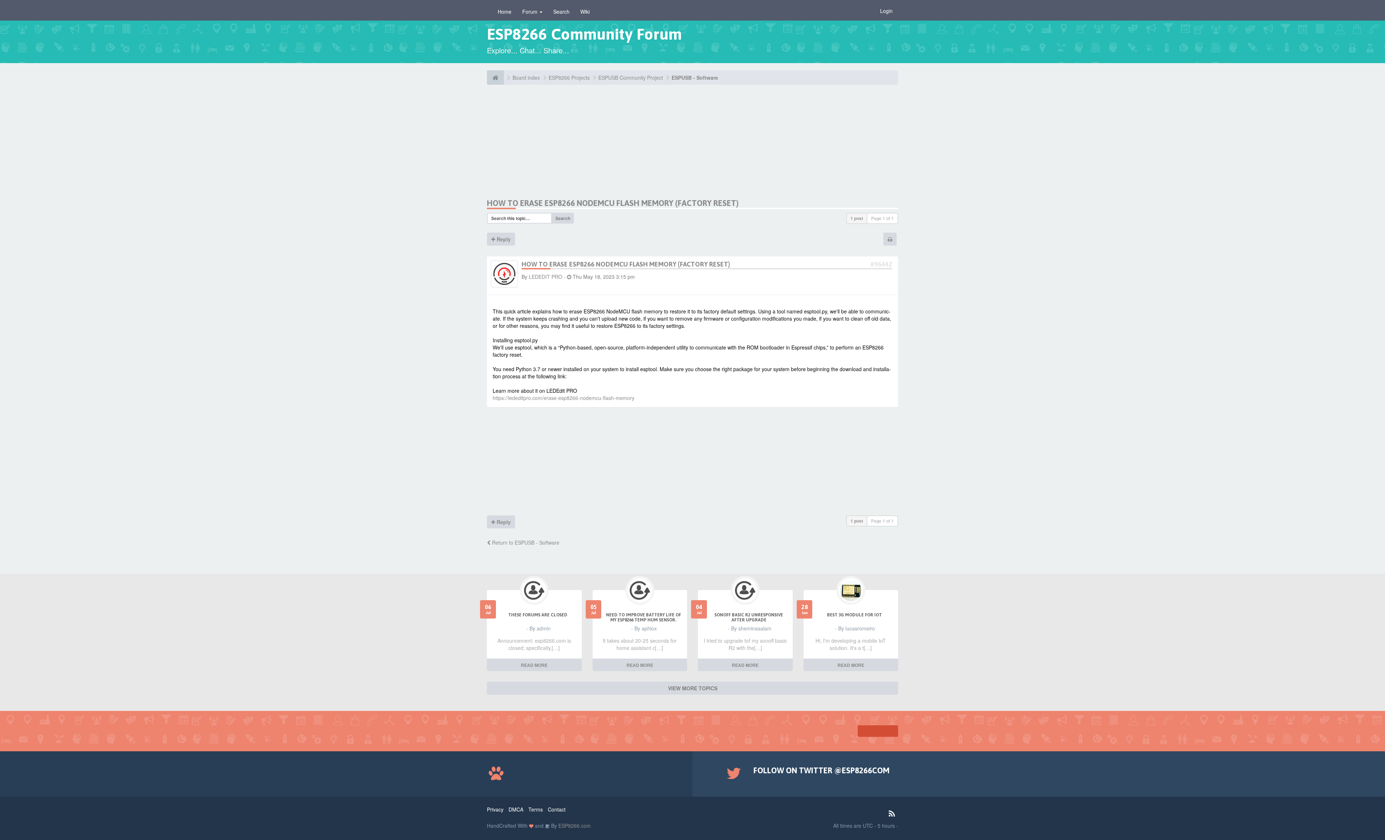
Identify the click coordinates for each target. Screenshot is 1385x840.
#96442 (881, 264)
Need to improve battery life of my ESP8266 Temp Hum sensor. (643, 617)
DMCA (516, 809)
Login (886, 10)
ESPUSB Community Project (630, 77)
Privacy (495, 809)
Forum (530, 11)
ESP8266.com (574, 825)
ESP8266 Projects (569, 77)
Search (561, 11)
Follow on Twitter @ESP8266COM (821, 770)
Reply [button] (503, 239)
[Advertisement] (555, 147)
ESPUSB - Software (695, 77)
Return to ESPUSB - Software (525, 542)
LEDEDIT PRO (545, 276)
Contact (557, 809)
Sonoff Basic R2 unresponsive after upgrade (749, 617)
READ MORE (534, 665)
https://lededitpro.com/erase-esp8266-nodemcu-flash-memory (563, 397)
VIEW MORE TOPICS (692, 688)
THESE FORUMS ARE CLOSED (537, 614)
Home (504, 11)
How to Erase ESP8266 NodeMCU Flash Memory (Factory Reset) (613, 203)
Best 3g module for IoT (854, 614)
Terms (535, 809)
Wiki (585, 11)
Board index (526, 77)
